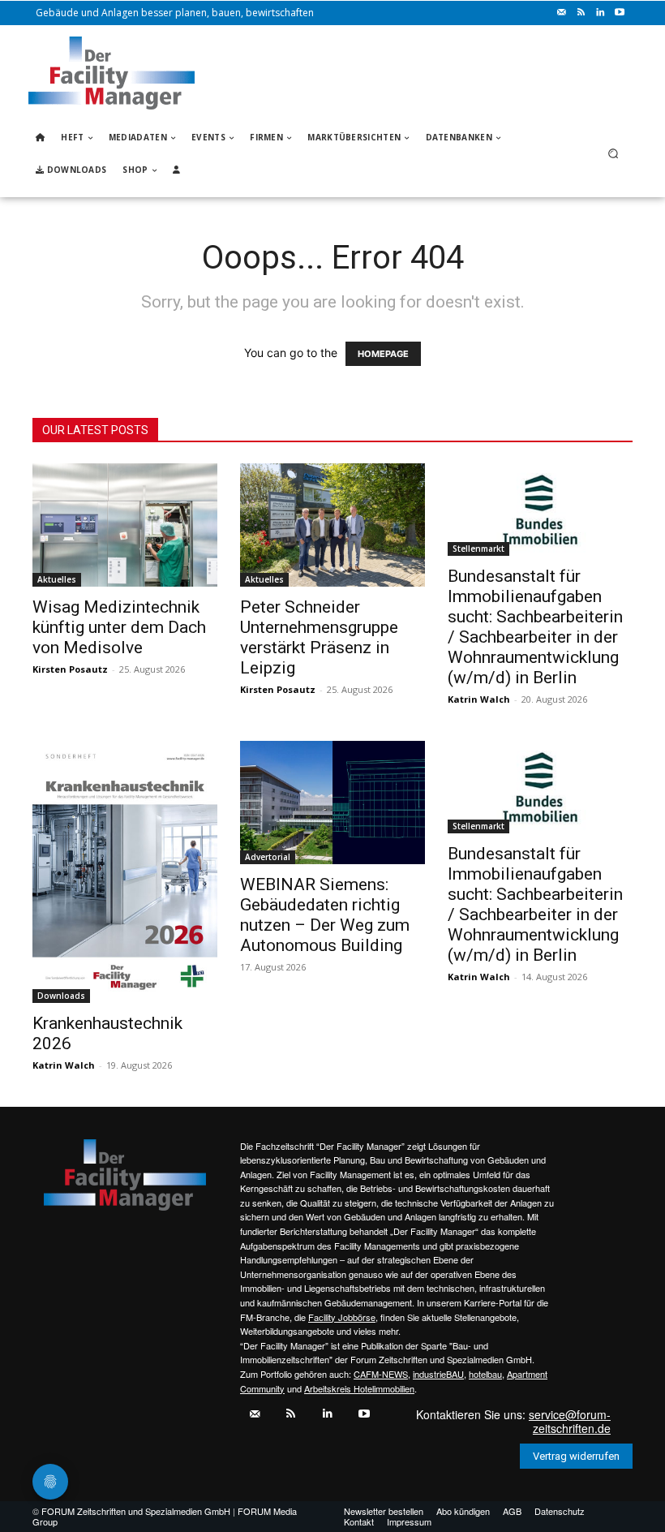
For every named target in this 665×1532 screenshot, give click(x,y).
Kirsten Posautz (70, 669)
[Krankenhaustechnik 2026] (124, 871)
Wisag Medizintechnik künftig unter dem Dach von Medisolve (119, 627)
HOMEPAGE (383, 353)
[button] (613, 154)
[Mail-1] (561, 13)
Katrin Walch (479, 699)
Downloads (61, 995)
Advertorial (267, 857)
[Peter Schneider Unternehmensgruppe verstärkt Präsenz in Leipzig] (332, 525)
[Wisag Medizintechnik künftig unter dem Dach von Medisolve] (124, 525)
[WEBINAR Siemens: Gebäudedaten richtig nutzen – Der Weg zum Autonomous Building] (332, 802)
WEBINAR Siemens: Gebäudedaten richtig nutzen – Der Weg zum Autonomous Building (325, 915)
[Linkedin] (600, 13)
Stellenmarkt (478, 548)
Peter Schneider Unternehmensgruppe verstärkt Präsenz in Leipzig (319, 637)
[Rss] (580, 13)
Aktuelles (56, 579)
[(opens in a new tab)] (540, 509)
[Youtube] (619, 13)
